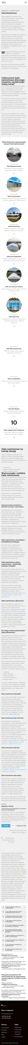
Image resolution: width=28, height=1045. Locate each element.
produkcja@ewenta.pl (19, 969)
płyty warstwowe (12, 611)
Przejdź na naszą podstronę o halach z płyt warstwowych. (13, 595)
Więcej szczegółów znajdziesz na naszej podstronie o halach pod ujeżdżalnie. (13, 769)
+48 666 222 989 (6, 1016)
